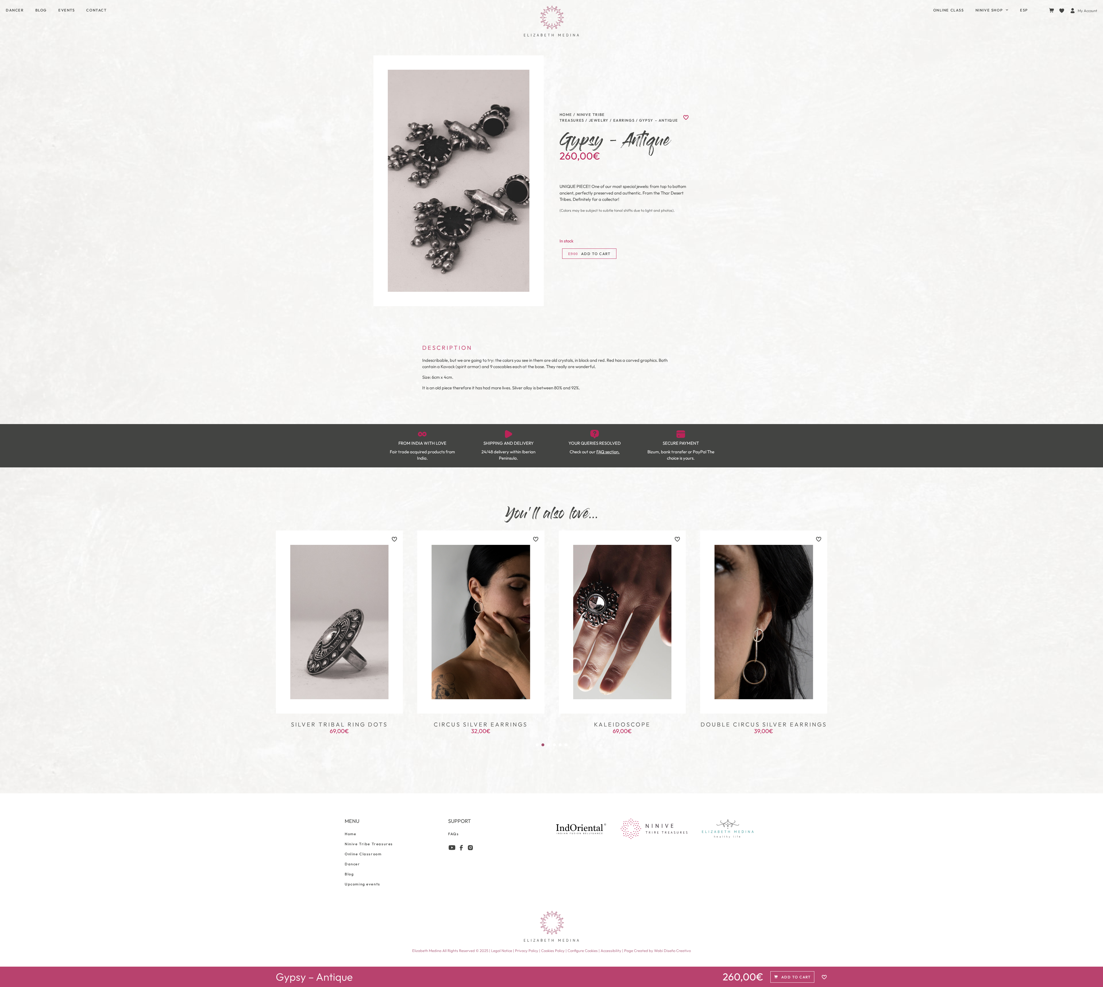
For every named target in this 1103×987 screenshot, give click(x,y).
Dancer (15, 10)
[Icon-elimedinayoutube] (452, 848)
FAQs (453, 833)
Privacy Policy (526, 950)
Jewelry (599, 120)
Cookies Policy (553, 950)
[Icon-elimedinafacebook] (461, 848)
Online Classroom (363, 854)
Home (566, 114)
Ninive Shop (989, 10)
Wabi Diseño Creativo (672, 950)
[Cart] (1051, 10)
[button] (537, 744)
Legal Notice (501, 950)
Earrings (624, 120)
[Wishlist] (1063, 10)
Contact (96, 10)
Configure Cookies (583, 950)
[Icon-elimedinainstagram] (470, 848)
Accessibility (611, 950)
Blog (41, 10)
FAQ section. (608, 451)
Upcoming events (362, 884)
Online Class (948, 10)
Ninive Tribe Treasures (369, 844)
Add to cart (596, 253)
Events (66, 10)
